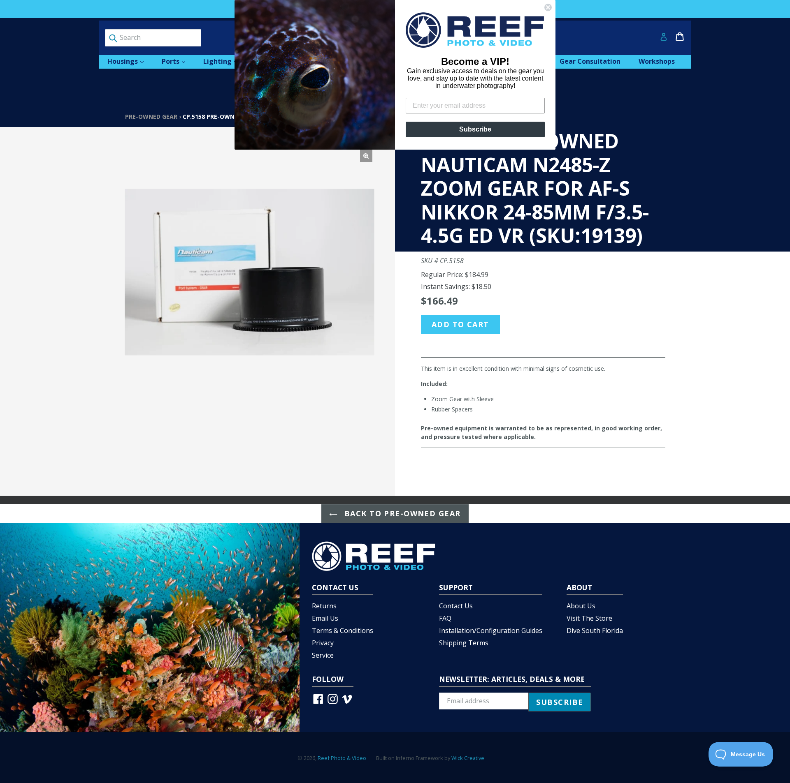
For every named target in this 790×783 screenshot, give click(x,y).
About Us (581, 605)
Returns (324, 605)
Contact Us (456, 605)
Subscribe (475, 129)
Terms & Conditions (342, 630)
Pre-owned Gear (151, 116)
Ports (177, 61)
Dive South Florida (595, 630)
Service (323, 655)
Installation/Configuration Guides (490, 630)
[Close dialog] (548, 7)
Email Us (325, 618)
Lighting (224, 61)
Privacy (323, 642)
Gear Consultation (590, 61)
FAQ (445, 618)
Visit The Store (589, 618)
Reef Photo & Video (342, 758)
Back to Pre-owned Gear (401, 513)
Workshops (657, 61)
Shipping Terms (463, 642)
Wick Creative (467, 758)
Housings (129, 61)
